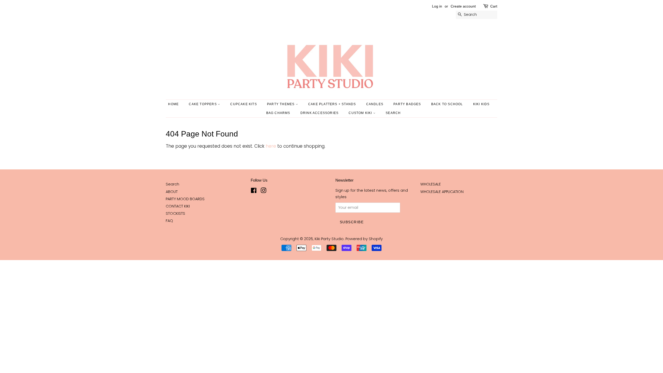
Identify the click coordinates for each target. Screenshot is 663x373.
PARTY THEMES (281, 104)
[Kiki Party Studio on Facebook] (254, 191)
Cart (493, 6)
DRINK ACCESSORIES (319, 113)
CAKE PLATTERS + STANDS (332, 104)
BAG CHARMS (278, 113)
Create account (463, 6)
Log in (437, 6)
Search (172, 184)
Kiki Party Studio (329, 238)
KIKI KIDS (481, 104)
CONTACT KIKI (178, 206)
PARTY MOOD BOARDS (185, 199)
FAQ (169, 220)
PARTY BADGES (407, 104)
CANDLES (374, 104)
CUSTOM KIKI (361, 113)
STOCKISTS (175, 213)
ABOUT (172, 191)
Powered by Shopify (364, 238)
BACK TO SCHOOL (447, 104)
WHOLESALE (430, 184)
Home (173, 104)
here (271, 146)
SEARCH (393, 113)
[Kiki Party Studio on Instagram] (263, 191)
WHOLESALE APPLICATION (442, 191)
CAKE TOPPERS (203, 104)
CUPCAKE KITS (243, 104)
